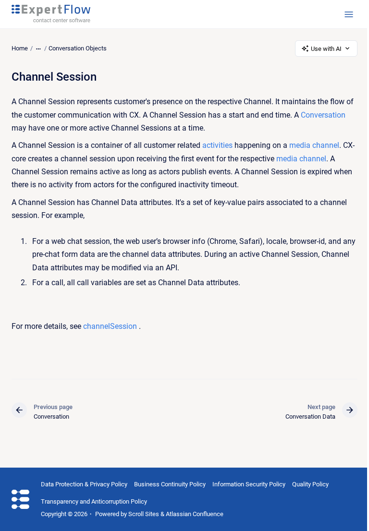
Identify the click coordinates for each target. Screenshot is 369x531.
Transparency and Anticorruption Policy (94, 501)
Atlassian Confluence (194, 514)
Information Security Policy (248, 484)
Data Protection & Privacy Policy (84, 484)
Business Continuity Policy (170, 484)
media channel (314, 145)
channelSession (110, 326)
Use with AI (326, 48)
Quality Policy (310, 484)
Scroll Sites (143, 514)
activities (217, 145)
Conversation (323, 115)
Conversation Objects (78, 48)
